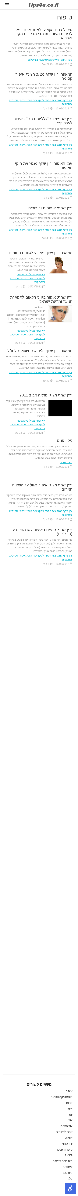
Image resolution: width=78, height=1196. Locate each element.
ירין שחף (67, 1143)
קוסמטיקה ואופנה (62, 1097)
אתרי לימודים (64, 1132)
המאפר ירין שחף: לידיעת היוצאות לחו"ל (39, 350)
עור (71, 1120)
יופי (71, 1114)
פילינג (69, 1155)
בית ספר (67, 1172)
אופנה (69, 1137)
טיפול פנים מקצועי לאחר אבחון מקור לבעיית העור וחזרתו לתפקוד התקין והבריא (42, 34)
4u (43, 4)
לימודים (67, 1167)
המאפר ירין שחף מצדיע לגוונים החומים (40, 253)
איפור (69, 1091)
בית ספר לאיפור (63, 1161)
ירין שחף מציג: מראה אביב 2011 (46, 395)
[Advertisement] (39, 1048)
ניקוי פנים (64, 440)
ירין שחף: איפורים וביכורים (50, 208)
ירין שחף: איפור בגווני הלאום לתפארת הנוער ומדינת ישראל (41, 299)
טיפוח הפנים (65, 1149)
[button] (70, 1188)
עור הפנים (66, 1126)
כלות (70, 1178)
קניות (69, 1103)
